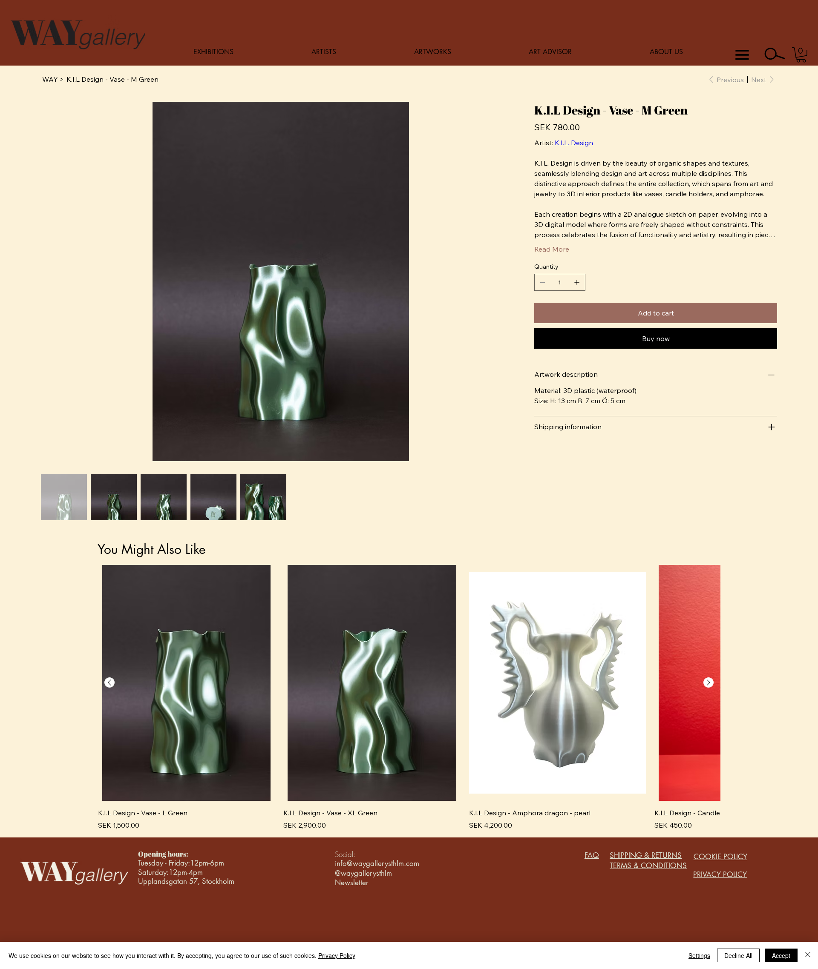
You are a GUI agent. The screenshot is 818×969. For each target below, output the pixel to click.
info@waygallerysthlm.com (377, 863)
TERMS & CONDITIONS (648, 865)
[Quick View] (186, 683)
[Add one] (576, 282)
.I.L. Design (576, 142)
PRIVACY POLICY (720, 874)
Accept (781, 955)
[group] (409, 698)
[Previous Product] (109, 682)
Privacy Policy (336, 955)
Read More (551, 249)
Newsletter (352, 882)
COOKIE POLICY (720, 856)
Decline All (738, 955)
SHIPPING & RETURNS (646, 855)
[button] (801, 55)
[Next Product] (708, 682)
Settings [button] (699, 955)
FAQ (592, 855)
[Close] (808, 955)
